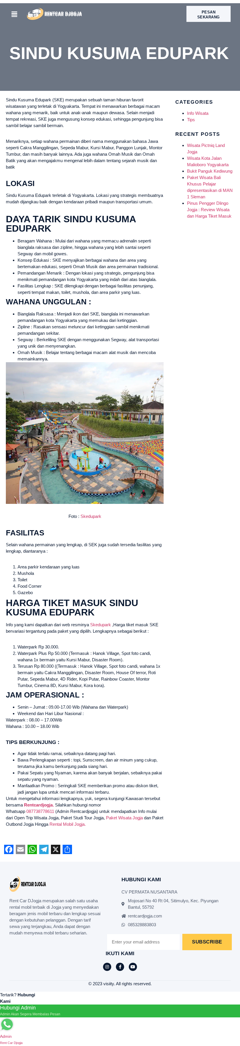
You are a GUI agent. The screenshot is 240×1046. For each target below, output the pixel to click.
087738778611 (40, 811)
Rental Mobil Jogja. (67, 824)
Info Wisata (197, 113)
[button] (14, 15)
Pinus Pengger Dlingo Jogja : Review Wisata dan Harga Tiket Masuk (209, 209)
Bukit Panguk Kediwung (209, 171)
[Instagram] (107, 967)
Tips (191, 119)
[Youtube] (133, 967)
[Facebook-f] (120, 967)
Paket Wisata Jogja (124, 817)
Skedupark (90, 516)
